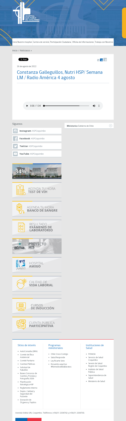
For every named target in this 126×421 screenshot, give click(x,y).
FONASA (92, 354)
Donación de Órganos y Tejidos (28, 401)
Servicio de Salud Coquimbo (95, 358)
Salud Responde (58, 357)
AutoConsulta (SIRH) (28, 351)
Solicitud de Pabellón (25, 368)
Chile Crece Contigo (59, 354)
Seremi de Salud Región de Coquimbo (97, 364)
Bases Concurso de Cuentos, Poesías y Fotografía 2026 (28, 376)
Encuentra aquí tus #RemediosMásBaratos (61, 365)
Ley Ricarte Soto (58, 360)
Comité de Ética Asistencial (27, 356)
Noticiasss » (26, 50)
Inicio (14, 42)
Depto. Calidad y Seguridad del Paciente (27, 394)
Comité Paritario (27, 360)
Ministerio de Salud (96, 381)
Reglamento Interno (28, 388)
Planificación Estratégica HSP (26, 383)
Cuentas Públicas (27, 364)
